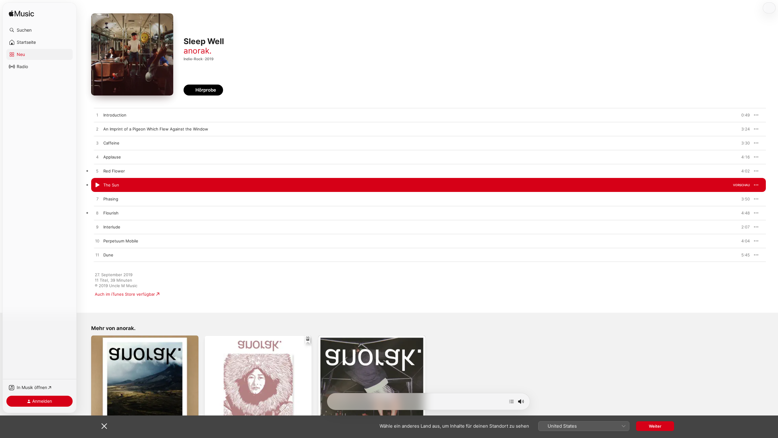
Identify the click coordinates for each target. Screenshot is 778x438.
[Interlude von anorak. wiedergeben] (97, 227)
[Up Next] (511, 401)
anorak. (198, 50)
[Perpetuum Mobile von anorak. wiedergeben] (97, 241)
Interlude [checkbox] (111, 226)
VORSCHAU (741, 115)
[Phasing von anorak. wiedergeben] (97, 199)
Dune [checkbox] (108, 254)
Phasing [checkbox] (110, 198)
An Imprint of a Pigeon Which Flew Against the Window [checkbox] (155, 129)
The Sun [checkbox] (111, 184)
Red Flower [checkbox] (114, 171)
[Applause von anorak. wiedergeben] (97, 157)
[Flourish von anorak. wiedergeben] (97, 213)
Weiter (655, 426)
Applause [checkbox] (112, 157)
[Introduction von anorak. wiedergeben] (97, 115)
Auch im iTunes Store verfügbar (125, 294)
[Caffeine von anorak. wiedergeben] (97, 143)
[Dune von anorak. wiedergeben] (97, 255)
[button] (39, 30)
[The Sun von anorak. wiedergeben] (97, 185)
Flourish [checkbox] (111, 212)
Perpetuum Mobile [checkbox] (120, 240)
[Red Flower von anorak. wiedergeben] (97, 171)
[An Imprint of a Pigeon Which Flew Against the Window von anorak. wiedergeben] (97, 129)
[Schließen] (104, 426)
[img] (21, 13)
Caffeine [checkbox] (111, 143)
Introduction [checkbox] (114, 115)
